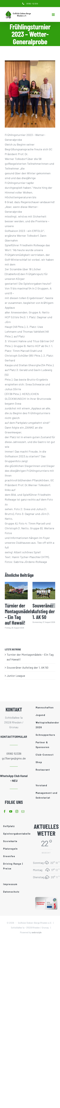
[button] (7, 605)
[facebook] (4, 811)
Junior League (16, 675)
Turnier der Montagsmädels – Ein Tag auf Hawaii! (19, 614)
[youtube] (10, 811)
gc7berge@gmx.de (14, 758)
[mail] (22, 811)
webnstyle (36, 932)
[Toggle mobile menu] (53, 14)
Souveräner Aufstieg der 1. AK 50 (43, 611)
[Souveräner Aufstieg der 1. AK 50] (43, 590)
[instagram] (16, 811)
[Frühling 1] (30, 94)
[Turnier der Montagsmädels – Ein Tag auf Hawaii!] (16, 590)
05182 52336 (13, 753)
